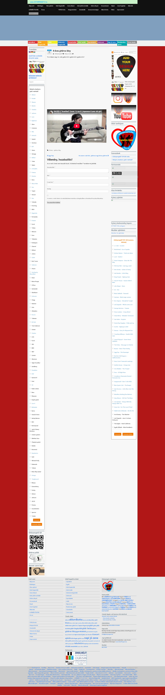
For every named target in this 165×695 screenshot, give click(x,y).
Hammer (34, 303)
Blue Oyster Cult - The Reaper (122, 385)
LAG (33, 337)
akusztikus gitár (93, 620)
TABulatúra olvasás (52, 669)
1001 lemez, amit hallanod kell (83, 676)
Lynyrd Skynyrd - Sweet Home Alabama (121, 340)
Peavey (34, 505)
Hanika (33, 446)
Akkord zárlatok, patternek (57, 673)
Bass (33, 392)
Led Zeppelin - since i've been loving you (121, 419)
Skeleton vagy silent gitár (71, 683)
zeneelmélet (74, 646)
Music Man (35, 183)
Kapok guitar (35, 400)
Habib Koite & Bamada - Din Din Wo (124, 411)
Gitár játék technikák (82, 6)
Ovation (34, 333)
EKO (33, 422)
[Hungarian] (34, 52)
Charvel (34, 246)
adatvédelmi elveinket (114, 625)
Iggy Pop (51, 155)
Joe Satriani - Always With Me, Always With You (122, 402)
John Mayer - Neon (119, 286)
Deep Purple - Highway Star (122, 277)
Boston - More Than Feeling (122, 348)
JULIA (33, 501)
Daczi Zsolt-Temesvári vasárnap (123, 361)
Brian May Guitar (36, 472)
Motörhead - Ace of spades (122, 249)
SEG (33, 344)
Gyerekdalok (92, 42)
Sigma (33, 165)
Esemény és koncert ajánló (62, 668)
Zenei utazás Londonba (109, 618)
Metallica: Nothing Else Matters (123, 394)
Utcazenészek (105, 6)
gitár (91, 625)
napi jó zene (91, 638)
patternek (74, 641)
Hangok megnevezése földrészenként (110, 668)
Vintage (34, 154)
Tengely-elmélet (90, 673)
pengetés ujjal (80, 641)
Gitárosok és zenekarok (77, 668)
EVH (33, 374)
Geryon (34, 195)
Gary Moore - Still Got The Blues (123, 398)
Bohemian (34, 407)
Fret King (34, 206)
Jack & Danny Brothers (34, 430)
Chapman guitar (36, 442)
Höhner (34, 250)
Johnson (34, 497)
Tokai (33, 161)
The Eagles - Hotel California (122, 423)
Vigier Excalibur (36, 363)
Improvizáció (120, 10)
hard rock (71, 634)
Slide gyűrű (60, 683)
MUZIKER (104, 647)
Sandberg (34, 366)
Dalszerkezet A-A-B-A (101, 673)
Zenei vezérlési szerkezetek (65, 669)
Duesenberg (35, 486)
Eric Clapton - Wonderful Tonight (123, 301)
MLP (33, 352)
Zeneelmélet (72, 42)
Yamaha (34, 109)
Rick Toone (35, 261)
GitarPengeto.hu (35, 668)
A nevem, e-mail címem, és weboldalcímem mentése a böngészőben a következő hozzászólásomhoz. (75, 198)
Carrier (34, 355)
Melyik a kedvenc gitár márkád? (123, 160)
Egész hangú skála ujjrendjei (42, 673)
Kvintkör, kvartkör (101, 669)
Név (48, 175)
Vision (33, 150)
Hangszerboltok (72, 10)
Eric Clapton (78, 625)
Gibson (33, 95)
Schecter (34, 296)
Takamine (34, 239)
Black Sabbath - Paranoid (121, 293)
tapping (86, 643)
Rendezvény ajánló (121, 43)
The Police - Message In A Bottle (123, 345)
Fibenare (34, 396)
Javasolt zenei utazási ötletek (109, 616)
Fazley (33, 490)
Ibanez (34, 102)
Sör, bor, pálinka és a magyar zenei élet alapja (83, 675)
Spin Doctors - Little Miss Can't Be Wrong (123, 390)
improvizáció (78, 634)
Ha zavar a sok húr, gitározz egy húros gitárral (93, 155)
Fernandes (35, 217)
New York (31, 675)
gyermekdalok (89, 631)
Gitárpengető (58, 54)
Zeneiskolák (82, 10)
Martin (33, 106)
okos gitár (68, 641)
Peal (33, 381)
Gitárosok (101, 42)
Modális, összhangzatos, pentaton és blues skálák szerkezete (95, 671)
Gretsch (34, 135)
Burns (33, 411)
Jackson (34, 113)
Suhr (33, 457)
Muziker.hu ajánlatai (117, 233)
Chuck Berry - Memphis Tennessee (124, 316)
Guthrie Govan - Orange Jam (122, 365)
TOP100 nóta (61, 10)
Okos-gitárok (49, 6)
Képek (113, 6)
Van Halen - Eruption (120, 319)
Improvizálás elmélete (72, 671)
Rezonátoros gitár (44, 683)
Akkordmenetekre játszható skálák (75, 673)
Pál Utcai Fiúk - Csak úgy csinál (122, 266)
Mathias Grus (35, 438)
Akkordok (130, 6)
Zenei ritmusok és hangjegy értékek (48, 671)
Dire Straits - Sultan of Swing (122, 269)
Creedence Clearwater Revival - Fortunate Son (122, 377)
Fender (34, 98)
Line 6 (33, 403)
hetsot (116, 597)
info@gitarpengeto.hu (107, 634)
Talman (34, 468)
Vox (33, 187)
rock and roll (97, 641)
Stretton (34, 143)
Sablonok (111, 673)
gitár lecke (87, 628)
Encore (33, 315)
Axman (33, 329)
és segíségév (116, 605)
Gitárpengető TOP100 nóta (121, 156)
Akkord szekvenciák (83, 685)
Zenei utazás (132, 42)
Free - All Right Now (120, 372)
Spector (34, 512)
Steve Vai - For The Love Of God (123, 407)
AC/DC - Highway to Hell (121, 327)
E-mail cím (50, 182)
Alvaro (33, 268)
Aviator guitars (36, 435)
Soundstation (35, 509)
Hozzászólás (51, 167)
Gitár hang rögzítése (115, 675)
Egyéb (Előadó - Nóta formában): (123, 427)
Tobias (33, 228)
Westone (34, 359)
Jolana (33, 254)
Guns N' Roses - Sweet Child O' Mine (122, 281)
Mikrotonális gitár (32, 683)
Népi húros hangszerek (116, 683)
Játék (50, 42)
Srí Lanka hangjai (40, 675)
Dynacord (34, 377)
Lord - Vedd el (118, 257)
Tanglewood (35, 479)
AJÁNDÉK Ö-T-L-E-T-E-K (80, 678)
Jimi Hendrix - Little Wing (121, 273)
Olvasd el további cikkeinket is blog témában (61, 678)
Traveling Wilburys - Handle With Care (122, 335)
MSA (33, 209)
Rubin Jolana (35, 389)
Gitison (34, 494)
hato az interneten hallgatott (119, 606)
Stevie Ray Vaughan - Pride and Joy (124, 323)
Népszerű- (32, 6)
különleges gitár (76, 638)
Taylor (33, 191)
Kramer (34, 220)
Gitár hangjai (96, 668)
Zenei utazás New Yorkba (109, 620)
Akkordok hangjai (119, 669)
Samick (33, 139)
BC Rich (34, 322)
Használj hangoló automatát (43, 682)
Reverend (34, 449)
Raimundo (34, 464)
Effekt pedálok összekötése (59, 682)
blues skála (72, 623)
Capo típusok (67, 680)
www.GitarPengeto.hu (121, 642)
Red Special (35, 426)
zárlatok (85, 646)
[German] (32, 52)
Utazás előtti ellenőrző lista (53, 675)
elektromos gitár (70, 625)
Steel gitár (53, 683)
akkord (67, 620)
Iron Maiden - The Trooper (122, 369)
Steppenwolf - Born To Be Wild (122, 381)
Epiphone (34, 121)
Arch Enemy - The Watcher (121, 414)
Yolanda (34, 202)
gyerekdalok (81, 631)
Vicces (43, 10)
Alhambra (34, 311)
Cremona (34, 128)
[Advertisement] (82, 28)
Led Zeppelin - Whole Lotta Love (123, 304)
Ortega (34, 475)
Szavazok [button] (36, 520)
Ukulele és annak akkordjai (41, 680)
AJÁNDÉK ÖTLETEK (33, 10)
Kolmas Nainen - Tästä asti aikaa (123, 253)
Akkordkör (110, 669)
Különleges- (40, 6)
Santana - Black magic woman (122, 297)
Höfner (33, 158)
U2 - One (116, 290)
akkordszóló (85, 620)
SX (32, 385)
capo (76, 623)
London (134, 673)
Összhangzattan (90, 669)
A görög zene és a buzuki (56, 680)
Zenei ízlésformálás (127, 675)
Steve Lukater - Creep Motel (122, 312)
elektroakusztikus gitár (91, 623)
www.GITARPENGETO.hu (38, 2)
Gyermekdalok (118, 673)
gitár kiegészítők (76, 628)
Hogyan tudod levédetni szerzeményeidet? (63, 676)
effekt (83, 623)
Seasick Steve (35, 414)
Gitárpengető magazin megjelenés (98, 685)
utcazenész (95, 644)
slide (66, 643)
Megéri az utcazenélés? (103, 675)
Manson (34, 231)
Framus (34, 172)
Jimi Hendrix (88, 635)
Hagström (34, 213)
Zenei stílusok (70, 6)
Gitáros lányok (94, 6)
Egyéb (67, 584)
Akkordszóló (61, 671)
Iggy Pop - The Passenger (121, 352)
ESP (33, 146)
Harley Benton (36, 418)
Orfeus (33, 285)
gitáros (94, 628)
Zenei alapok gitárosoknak (120, 676)
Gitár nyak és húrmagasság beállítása (109, 680)
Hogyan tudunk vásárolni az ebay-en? (102, 676)
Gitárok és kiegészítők (61, 43)
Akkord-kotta (104, 10)
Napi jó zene (112, 42)
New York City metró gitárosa (100, 683)
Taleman (34, 318)
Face (33, 235)
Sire (33, 198)
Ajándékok (31, 42)
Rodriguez (34, 243)
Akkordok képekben (130, 669)
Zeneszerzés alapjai (93, 10)
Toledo (34, 516)
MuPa (82, 638)
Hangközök (82, 669)
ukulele (90, 643)
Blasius (34, 483)
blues (67, 622)
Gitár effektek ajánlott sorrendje (85, 682)
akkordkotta (75, 619)
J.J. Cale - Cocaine (119, 246)
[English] (30, 52)
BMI (33, 348)
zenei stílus (80, 646)
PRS (33, 132)
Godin (33, 257)
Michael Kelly (35, 460)
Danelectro (35, 453)
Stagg (33, 300)
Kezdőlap (44, 668)
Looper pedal (71, 682)
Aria (33, 307)
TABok (112, 10)
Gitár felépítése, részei (130, 682)
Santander (35, 289)
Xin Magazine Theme (132, 668)
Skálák (75, 669)
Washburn (34, 292)
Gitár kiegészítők (60, 6)
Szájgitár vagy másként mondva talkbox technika (85, 680)
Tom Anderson (36, 326)
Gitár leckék (82, 42)
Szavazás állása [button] (36, 524)
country (79, 623)
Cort (33, 117)
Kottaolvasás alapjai (40, 669)
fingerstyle (86, 625)
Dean (33, 278)
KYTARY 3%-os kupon (118, 226)
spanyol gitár (71, 643)
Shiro (33, 124)
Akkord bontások (32, 671)
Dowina (34, 176)
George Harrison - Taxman (121, 308)
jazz (83, 634)
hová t (125, 600)
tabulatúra (79, 643)
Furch (33, 224)
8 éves (51, 150)
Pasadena (34, 370)
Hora (33, 180)
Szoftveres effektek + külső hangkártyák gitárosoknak (108, 682)
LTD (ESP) (34, 169)
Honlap (49, 189)
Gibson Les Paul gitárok (85, 683)
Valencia (34, 265)
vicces (67, 646)
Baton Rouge (35, 281)
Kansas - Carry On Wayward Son (123, 330)
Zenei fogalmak (121, 6)
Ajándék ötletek (106, 678)
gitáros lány (57, 150)
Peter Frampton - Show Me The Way (122, 261)
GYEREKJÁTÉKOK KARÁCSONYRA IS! (124, 193)
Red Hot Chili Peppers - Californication (119, 357)
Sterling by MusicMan (34, 273)
